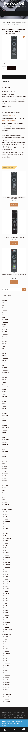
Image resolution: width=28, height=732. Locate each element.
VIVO (4, 317)
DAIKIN (6, 519)
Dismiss (4, 725)
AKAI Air (7, 574)
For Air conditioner (7, 509)
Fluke (4, 401)
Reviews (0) (6, 81)
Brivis (6, 605)
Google (5, 471)
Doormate (7, 663)
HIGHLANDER (6, 439)
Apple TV (5, 341)
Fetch (4, 432)
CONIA (6, 543)
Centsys (7, 651)
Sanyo (4, 379)
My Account (4, 729)
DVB (4, 384)
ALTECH (5, 355)
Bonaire (6, 583)
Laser (4, 490)
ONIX (4, 437)
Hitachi (5, 367)
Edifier (4, 420)
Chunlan (7, 545)
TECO (4, 492)
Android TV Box (7, 399)
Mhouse (7, 692)
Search (14, 729)
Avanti (6, 641)
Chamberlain (8, 655)
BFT (6, 646)
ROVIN (4, 463)
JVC (4, 362)
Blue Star (7, 531)
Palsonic (8, 22)
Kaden (6, 528)
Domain (6, 576)
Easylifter (7, 665)
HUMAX (5, 430)
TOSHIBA (5, 334)
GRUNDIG (5, 370)
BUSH (4, 449)
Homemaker (8, 538)
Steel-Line (7, 696)
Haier (6, 598)
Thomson (5, 358)
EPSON (5, 497)
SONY (4, 324)
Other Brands (6, 507)
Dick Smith (5, 336)
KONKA (5, 456)
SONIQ (4, 302)
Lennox (6, 610)
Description (5, 78)
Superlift (7, 699)
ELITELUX (5, 444)
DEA (6, 658)
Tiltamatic (7, 701)
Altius (4, 499)
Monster (5, 468)
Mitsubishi (7, 562)
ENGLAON (5, 485)
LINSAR (5, 425)
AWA (4, 346)
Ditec (6, 660)
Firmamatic (7, 675)
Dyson (6, 526)
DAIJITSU (7, 627)
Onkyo (4, 435)
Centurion (7, 653)
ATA (6, 639)
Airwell (6, 514)
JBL (4, 338)
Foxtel (4, 403)
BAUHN (5, 307)
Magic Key (7, 684)
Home (4, 22)
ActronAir (7, 586)
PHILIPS (5, 413)
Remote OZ (14, 3)
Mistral (6, 535)
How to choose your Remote (9, 120)
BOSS (6, 648)
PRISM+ (5, 480)
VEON (4, 487)
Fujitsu (6, 523)
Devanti (5, 377)
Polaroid (5, 423)
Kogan (6, 540)
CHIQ (4, 394)
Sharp (4, 343)
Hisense (5, 310)
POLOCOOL (7, 581)
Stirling (6, 612)
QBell (4, 454)
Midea (6, 547)
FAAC (6, 672)
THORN (5, 466)
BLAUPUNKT (6, 427)
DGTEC (5, 411)
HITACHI (7, 555)
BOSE (4, 483)
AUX (6, 516)
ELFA (6, 595)
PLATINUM (5, 451)
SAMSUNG (5, 322)
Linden (4, 406)
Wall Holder (7, 631)
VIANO (4, 305)
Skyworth (5, 386)
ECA (6, 668)
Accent (6, 636)
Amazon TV (6, 350)
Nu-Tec (5, 461)
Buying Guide (12, 115)
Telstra (5, 331)
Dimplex (7, 593)
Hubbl (4, 495)
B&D (6, 644)
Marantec (7, 687)
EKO (4, 418)
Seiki (4, 382)
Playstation (6, 473)
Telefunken (6, 504)
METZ (4, 447)
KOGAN (5, 300)
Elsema (6, 670)
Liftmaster (7, 682)
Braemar (7, 588)
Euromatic (7, 622)
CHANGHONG (6, 372)
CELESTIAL (5, 442)
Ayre (6, 603)
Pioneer (5, 391)
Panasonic (5, 319)
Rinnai (6, 624)
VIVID (4, 475)
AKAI (4, 348)
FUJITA (6, 579)
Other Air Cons (8, 629)
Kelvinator (7, 557)
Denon (4, 353)
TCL (4, 326)
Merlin (6, 689)
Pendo (4, 408)
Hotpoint (7, 607)
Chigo (6, 533)
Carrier (6, 591)
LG (4, 314)
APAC (6, 511)
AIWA (4, 389)
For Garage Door (7, 634)
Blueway (7, 615)
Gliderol (7, 677)
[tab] (14, 77)
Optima (6, 619)
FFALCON (5, 415)
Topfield (5, 329)
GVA (4, 365)
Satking (5, 375)
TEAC (4, 312)
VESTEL (5, 396)
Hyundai (5, 502)
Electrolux (7, 521)
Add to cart (11, 68)
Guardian (7, 680)
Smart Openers (8, 694)
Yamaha (5, 478)
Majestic (5, 459)
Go (24, 289)
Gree (6, 550)
